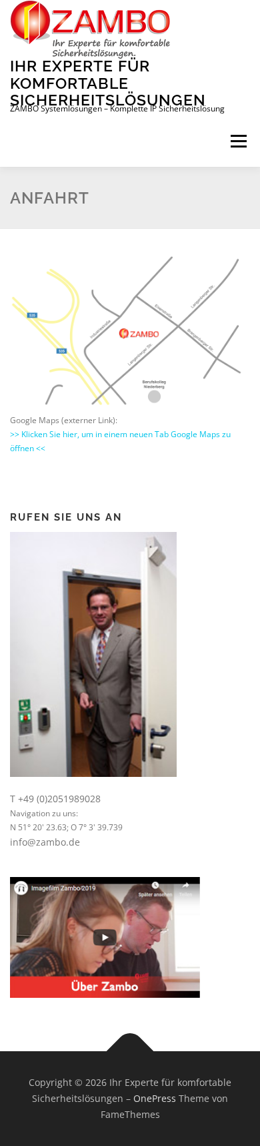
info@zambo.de (45, 842)
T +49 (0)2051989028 (55, 798)
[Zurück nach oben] (130, 1051)
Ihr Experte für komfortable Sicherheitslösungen (108, 83)
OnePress (154, 1098)
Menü (237, 142)
